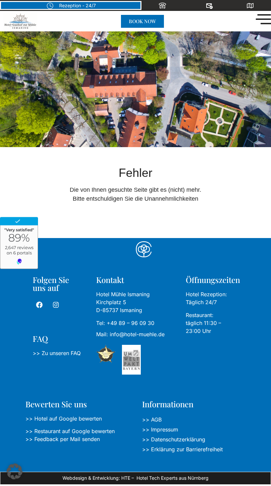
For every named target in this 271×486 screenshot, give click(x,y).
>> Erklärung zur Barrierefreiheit (182, 449)
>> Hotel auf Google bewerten (63, 418)
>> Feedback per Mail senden (62, 439)
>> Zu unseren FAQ (57, 353)
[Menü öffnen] (262, 19)
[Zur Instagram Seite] (55, 304)
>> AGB (152, 419)
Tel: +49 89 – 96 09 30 (125, 323)
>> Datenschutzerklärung (173, 439)
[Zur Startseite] (20, 21)
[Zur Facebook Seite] (39, 304)
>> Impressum (160, 429)
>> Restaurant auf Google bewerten (70, 431)
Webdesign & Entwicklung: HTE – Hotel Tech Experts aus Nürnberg (135, 478)
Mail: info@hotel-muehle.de (130, 334)
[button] (14, 471)
